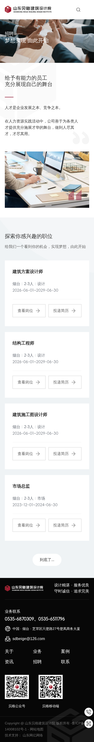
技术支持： (13, 735)
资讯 (9, 661)
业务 (37, 651)
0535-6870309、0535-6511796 (35, 619)
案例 (65, 651)
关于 (9, 651)
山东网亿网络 (33, 735)
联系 (65, 661)
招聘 (37, 661)
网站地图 (36, 729)
